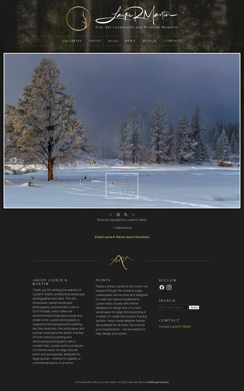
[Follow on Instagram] (169, 287)
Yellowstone (123, 227)
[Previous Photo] (111, 215)
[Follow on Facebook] (162, 287)
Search (150, 41)
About (95, 41)
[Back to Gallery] (118, 215)
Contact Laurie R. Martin (175, 326)
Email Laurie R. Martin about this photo (122, 237)
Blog (113, 41)
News (130, 41)
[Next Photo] (133, 215)
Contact (173, 41)
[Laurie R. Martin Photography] (122, 28)
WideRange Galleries (157, 382)
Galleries (72, 41)
